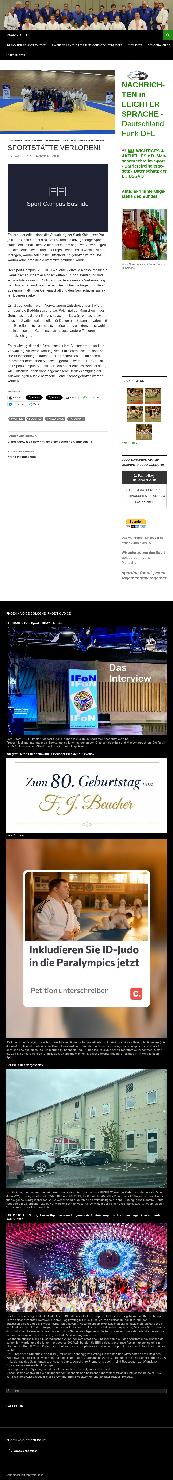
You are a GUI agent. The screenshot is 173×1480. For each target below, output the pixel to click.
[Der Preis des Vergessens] (86, 1128)
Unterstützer (15, 55)
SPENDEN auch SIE (159, 45)
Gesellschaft (34, 140)
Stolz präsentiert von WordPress (24, 1474)
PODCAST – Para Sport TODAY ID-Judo (34, 623)
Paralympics (55, 419)
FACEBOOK (14, 1406)
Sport (100, 140)
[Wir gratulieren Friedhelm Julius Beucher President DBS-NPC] (86, 795)
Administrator (48, 155)
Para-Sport (86, 140)
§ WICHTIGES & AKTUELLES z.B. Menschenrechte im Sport (87, 45)
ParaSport (77, 419)
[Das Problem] (86, 938)
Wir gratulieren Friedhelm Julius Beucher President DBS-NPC (50, 754)
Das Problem (15, 835)
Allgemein (15, 140)
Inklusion (70, 140)
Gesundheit (53, 140)
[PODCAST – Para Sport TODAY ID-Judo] (86, 680)
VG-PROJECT (18, 35)
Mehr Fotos (129, 442)
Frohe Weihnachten (22, 454)
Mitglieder (135, 45)
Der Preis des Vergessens (24, 1065)
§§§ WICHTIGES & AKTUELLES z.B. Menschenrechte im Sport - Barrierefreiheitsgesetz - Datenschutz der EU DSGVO (144, 163)
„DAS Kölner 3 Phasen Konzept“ (26, 45)
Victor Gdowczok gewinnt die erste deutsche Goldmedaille (50, 439)
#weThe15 (17, 419)
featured (35, 419)
